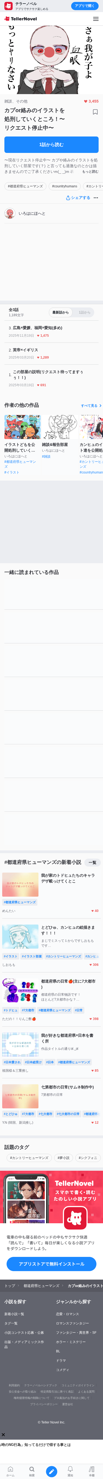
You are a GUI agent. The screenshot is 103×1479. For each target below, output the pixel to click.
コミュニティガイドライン (78, 1385)
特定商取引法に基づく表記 (57, 1391)
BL (58, 1351)
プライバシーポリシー (44, 1404)
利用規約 (14, 1385)
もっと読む (90, 171)
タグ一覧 (11, 1323)
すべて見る (89, 406)
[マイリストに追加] (95, 112)
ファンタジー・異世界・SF (76, 1333)
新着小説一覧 (14, 1314)
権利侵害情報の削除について (31, 1397)
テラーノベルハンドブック (40, 1385)
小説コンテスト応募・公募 (24, 1333)
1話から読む (51, 144)
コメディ (62, 1370)
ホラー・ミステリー (71, 1342)
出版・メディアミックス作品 (24, 1344)
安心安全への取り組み (22, 1391)
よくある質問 (86, 1391)
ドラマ (61, 1360)
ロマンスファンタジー (72, 1323)
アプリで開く (85, 6)
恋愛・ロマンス (67, 1314)
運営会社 (67, 1404)
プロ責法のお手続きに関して (72, 1397)
